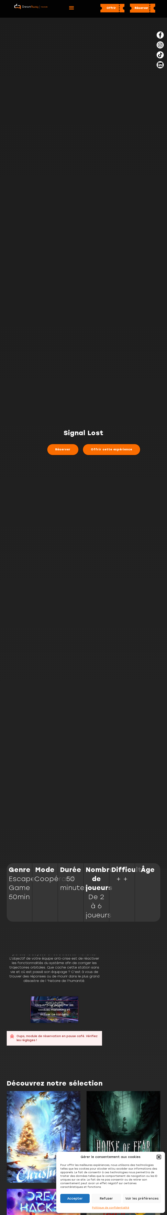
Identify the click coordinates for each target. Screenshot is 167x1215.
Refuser (106, 1198)
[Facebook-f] (160, 35)
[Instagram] (160, 44)
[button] (159, 1157)
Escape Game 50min (22, 888)
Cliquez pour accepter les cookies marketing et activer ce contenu (54, 1009)
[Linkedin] (160, 64)
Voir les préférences (142, 1198)
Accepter (75, 1198)
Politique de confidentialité (110, 1207)
